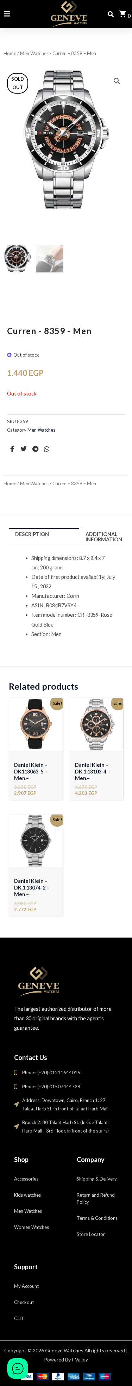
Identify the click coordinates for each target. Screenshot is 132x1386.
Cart (18, 1318)
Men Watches (34, 53)
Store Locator (91, 1234)
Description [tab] (32, 534)
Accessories (26, 1179)
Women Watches (31, 1227)
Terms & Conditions (97, 1218)
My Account (26, 1286)
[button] (117, 81)
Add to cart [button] (36, 746)
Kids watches (27, 1195)
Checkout (24, 1302)
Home (10, 53)
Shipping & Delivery (97, 1179)
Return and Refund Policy (96, 1198)
